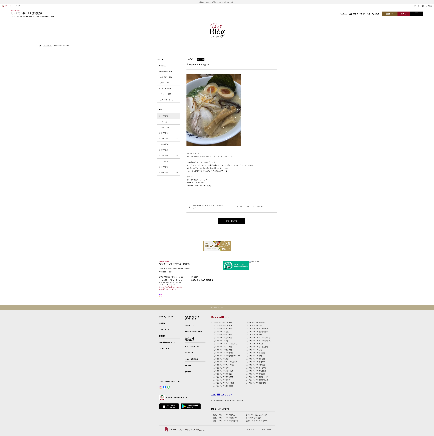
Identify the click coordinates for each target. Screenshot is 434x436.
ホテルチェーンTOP (166, 317)
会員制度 (429, 6)
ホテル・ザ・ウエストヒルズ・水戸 (257, 415)
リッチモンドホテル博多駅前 (255, 359)
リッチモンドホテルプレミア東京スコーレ (226, 362)
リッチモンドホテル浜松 (254, 335)
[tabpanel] (217, 246)
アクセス (362, 14)
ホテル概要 (375, 14)
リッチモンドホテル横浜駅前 (255, 323)
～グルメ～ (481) (164, 83)
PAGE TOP (218, 308)
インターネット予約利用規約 (189, 339)
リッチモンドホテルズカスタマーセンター (192, 318)
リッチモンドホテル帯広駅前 (222, 329)
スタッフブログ (164, 330)
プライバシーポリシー (192, 346)
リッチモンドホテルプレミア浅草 (223, 365)
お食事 (355, 14)
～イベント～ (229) (165, 94)
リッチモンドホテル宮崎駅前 (255, 374)
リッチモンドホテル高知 (254, 356)
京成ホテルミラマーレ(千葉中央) (257, 421)
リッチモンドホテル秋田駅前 (222, 335)
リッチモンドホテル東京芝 (221, 380)
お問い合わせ (189, 325)
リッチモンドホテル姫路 (254, 350)
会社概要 (188, 365)
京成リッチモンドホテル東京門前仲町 (225, 421)
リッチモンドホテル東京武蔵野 (223, 377)
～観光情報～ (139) (165, 71)
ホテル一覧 (416, 6)
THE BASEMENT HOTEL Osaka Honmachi (228, 400)
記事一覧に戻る (231, 221)
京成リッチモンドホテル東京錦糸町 (225, 418)
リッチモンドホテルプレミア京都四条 (258, 341)
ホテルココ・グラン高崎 (254, 418)
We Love (344, 14)
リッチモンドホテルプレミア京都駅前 (258, 338)
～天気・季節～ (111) (166, 100)
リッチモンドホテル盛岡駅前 (222, 338)
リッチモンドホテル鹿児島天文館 (257, 380)
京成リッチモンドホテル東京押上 (224, 415)
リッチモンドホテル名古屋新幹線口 (258, 329)
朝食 (422, 6)
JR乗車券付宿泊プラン (167, 342)
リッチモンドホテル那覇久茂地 (256, 383)
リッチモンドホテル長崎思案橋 (256, 371)
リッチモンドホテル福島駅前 (222, 350)
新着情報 (162, 336)
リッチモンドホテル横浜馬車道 (223, 386)
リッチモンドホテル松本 (254, 326)
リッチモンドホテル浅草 (221, 368)
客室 (350, 14)
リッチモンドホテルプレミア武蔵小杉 (225, 383)
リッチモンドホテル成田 (221, 359)
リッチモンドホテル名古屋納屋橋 (257, 332)
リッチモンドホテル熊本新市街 (256, 368)
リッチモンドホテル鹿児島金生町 (257, 377)
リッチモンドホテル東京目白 (222, 374)
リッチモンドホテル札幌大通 (222, 326)
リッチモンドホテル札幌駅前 (222, 323)
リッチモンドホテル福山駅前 (255, 353)
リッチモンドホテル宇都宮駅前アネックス (227, 356)
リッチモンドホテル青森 (221, 332)
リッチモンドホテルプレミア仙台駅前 (225, 344)
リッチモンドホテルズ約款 (193, 332)
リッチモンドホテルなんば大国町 (257, 347)
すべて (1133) (163, 66)
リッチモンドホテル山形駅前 (222, 347)
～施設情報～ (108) (165, 77)
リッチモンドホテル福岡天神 (255, 362)
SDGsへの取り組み (191, 359)
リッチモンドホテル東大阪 (254, 344)
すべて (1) (163, 121)
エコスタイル (189, 353)
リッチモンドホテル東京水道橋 (223, 371)
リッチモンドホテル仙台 (221, 341)
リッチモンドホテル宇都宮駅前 (223, 353)
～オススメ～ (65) (165, 88)
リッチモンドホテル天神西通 (255, 365)
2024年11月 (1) (165, 127)
